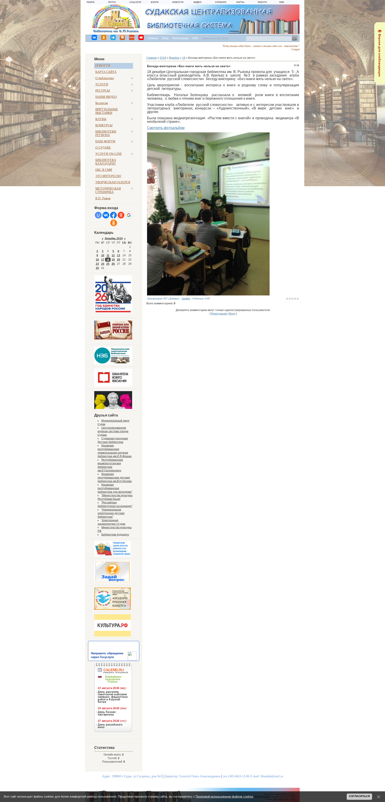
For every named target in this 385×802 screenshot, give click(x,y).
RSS (195, 38)
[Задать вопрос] (112, 582)
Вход (165, 38)
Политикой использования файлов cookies (224, 796)
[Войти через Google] (128, 215)
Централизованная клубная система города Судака (113, 431)
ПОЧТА (112, 2)
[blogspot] (122, 37)
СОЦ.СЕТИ (135, 2)
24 (102, 263)
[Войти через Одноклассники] (113, 223)
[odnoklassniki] (104, 37)
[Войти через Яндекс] (121, 215)
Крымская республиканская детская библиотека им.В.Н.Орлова (115, 478)
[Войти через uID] (98, 215)
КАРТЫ (240, 2)
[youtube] (141, 37)
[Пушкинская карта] (113, 408)
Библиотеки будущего (115, 534)
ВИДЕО (198, 2)
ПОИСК (90, 2)
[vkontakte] (94, 37)
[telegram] (113, 37)
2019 (163, 57)
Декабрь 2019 (114, 238)
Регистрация (180, 38)
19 (113, 259)
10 (102, 255)
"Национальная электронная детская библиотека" (111, 513)
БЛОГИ (154, 2)
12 (113, 255)
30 (97, 268)
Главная (153, 38)
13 (118, 255)
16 (97, 259)
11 (107, 255)
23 (97, 263)
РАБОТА (262, 2)
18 (107, 259)
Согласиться (359, 796)
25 (107, 263)
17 (102, 259)
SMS (281, 2)
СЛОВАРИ (220, 2)
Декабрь (174, 57)
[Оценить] (112, 555)
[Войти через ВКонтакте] (105, 215)
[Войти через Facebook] (113, 215)
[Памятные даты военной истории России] (113, 338)
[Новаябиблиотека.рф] (113, 385)
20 (118, 259)
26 (113, 263)
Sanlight (186, 298)
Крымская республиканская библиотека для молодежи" (115, 488)
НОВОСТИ (177, 2)
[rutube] (132, 37)
